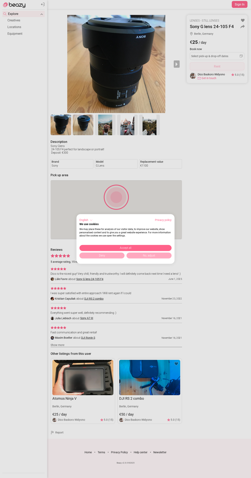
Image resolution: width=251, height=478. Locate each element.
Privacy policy (163, 220)
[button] (86, 220)
